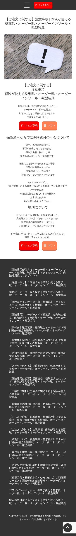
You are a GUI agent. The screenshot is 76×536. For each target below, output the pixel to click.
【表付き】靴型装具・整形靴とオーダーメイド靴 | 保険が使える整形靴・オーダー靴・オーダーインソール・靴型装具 (37, 330)
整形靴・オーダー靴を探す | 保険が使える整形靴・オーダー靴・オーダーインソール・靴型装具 (37, 293)
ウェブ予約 (31, 125)
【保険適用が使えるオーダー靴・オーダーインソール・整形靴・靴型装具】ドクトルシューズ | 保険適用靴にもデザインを (37, 272)
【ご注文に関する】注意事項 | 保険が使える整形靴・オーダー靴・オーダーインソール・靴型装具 (37, 431)
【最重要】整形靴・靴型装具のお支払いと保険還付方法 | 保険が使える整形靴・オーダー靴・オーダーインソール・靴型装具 (37, 343)
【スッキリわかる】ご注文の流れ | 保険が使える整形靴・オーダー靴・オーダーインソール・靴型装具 (37, 368)
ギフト (52, 125)
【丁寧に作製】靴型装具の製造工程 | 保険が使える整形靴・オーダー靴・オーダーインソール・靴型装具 (37, 394)
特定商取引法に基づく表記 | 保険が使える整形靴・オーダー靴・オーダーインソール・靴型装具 (37, 501)
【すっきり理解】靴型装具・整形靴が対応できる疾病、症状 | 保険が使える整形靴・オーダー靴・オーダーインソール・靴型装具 (37, 419)
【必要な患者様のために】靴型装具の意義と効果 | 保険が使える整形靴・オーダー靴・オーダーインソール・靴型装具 (37, 467)
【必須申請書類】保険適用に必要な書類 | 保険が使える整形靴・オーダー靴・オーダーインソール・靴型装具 (37, 355)
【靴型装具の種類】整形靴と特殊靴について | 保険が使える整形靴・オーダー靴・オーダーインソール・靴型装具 (37, 406)
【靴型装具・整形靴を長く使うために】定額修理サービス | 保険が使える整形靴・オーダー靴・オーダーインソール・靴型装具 (37, 480)
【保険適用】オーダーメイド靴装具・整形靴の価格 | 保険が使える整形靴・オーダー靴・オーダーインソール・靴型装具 (37, 317)
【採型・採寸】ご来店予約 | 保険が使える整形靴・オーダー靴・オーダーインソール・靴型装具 (37, 284)
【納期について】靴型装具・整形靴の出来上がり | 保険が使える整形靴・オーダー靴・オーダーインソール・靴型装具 (37, 442)
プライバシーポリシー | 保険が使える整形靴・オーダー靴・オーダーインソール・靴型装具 (37, 492)
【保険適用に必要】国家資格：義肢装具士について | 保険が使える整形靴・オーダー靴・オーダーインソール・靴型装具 (37, 381)
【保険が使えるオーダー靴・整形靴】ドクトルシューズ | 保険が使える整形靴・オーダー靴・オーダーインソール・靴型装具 (37, 304)
